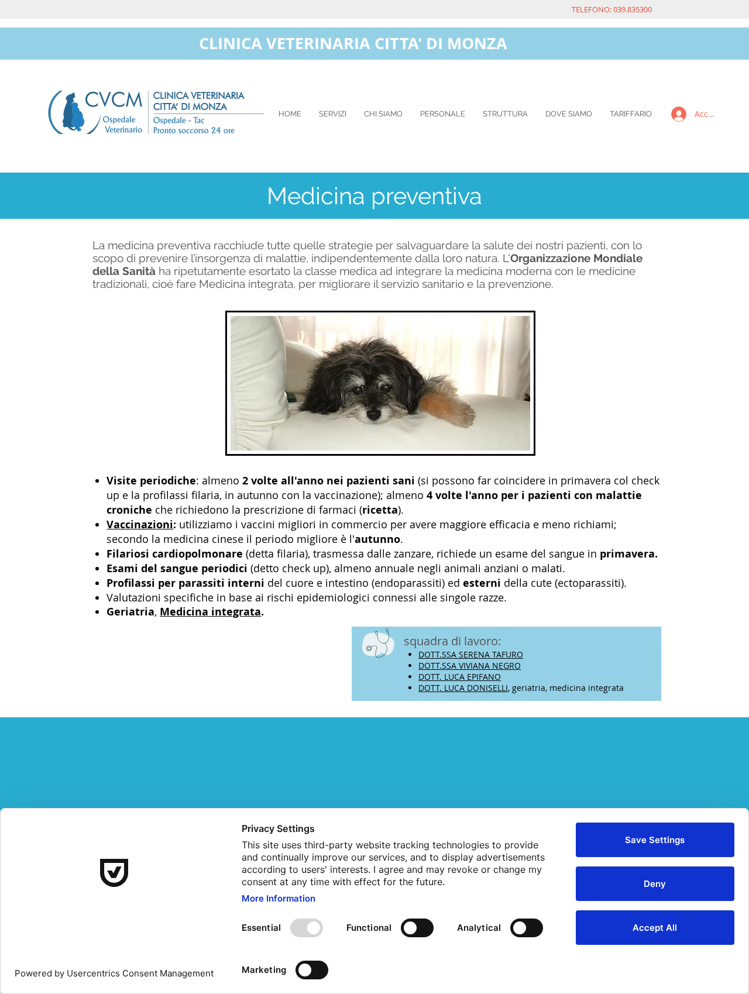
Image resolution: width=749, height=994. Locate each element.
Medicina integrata (210, 611)
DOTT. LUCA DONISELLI (463, 687)
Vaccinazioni (139, 524)
